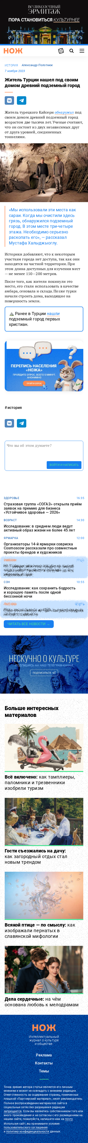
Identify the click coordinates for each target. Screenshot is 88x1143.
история (11, 65)
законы (10, 560)
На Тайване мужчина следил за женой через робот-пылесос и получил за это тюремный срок (38, 570)
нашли (53, 313)
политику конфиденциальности (27, 1131)
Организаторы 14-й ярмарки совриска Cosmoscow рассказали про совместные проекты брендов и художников (40, 548)
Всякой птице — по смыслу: (40, 930)
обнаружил (64, 112)
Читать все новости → (29, 624)
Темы (44, 1071)
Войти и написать (64, 465)
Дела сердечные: (42, 1001)
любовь (10, 604)
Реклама (44, 1055)
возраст (10, 520)
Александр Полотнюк (37, 65)
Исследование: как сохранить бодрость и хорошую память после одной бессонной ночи (40, 592)
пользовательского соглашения (26, 1127)
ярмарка (11, 538)
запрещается (13, 1111)
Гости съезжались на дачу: (36, 856)
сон (7, 582)
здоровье (11, 498)
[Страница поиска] (71, 50)
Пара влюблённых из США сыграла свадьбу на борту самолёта (44, 612)
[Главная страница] (13, 51)
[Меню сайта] (82, 51)
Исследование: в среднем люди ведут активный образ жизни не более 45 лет (39, 528)
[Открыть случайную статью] (61, 50)
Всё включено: (40, 782)
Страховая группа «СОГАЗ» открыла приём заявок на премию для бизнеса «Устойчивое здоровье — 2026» (43, 508)
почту (69, 1119)
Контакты (44, 1063)
